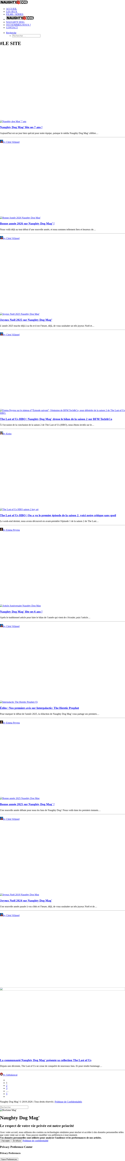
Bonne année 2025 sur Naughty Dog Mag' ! (27, 804)
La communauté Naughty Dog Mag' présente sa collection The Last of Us (45, 1060)
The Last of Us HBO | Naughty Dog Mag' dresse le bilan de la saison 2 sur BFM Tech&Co (56, 419)
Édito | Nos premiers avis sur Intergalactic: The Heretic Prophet (39, 708)
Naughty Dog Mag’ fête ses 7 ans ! (21, 127)
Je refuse (17, 1141)
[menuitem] (65, 8)
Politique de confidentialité (35, 1140)
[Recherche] (14, 1107)
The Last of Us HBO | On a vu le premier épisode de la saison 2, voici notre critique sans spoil (58, 515)
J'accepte (5, 1141)
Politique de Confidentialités (68, 1101)
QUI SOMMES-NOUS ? (18, 25)
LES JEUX (11, 11)
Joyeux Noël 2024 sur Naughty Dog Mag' (26, 900)
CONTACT (12, 27)
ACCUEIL (11, 8)
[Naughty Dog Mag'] (62, 2)
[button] (11, 32)
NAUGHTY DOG (15, 22)
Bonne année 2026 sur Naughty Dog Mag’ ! (27, 223)
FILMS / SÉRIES (14, 14)
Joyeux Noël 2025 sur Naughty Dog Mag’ (26, 319)
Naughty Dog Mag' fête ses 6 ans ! (21, 611)
